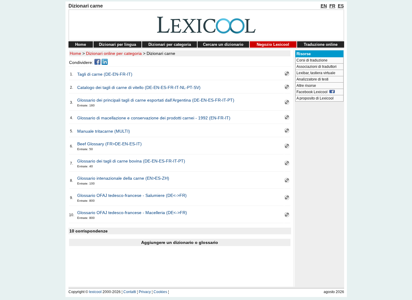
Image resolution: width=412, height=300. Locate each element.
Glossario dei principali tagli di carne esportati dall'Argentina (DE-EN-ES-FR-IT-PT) (155, 100)
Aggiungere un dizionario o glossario (179, 242)
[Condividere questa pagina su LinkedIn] (105, 63)
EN (324, 5)
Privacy (145, 292)
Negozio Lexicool (273, 44)
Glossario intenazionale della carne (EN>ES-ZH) (123, 178)
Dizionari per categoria (169, 44)
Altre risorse (306, 86)
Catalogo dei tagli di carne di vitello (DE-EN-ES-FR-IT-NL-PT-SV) (139, 87)
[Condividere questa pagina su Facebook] (97, 63)
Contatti (129, 292)
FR (332, 5)
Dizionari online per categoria (114, 53)
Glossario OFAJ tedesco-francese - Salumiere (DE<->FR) (132, 195)
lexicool (95, 292)
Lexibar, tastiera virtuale (315, 73)
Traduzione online (321, 44)
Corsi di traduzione (312, 60)
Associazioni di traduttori (316, 67)
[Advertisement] (319, 194)
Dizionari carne (161, 53)
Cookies (160, 292)
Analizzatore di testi (312, 79)
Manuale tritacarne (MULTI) (103, 131)
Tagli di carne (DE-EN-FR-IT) (104, 74)
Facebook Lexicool (312, 92)
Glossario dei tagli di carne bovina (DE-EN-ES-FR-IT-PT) (131, 161)
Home (80, 44)
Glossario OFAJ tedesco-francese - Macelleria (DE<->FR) (132, 212)
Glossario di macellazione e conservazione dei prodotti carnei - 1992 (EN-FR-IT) (153, 117)
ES (341, 5)
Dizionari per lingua (117, 44)
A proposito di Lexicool (315, 98)
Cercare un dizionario (223, 44)
